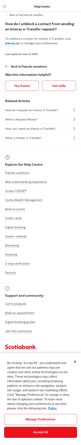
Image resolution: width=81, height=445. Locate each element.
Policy (52, 408)
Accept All (40, 432)
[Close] (75, 361)
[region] (40, 399)
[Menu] (4, 6)
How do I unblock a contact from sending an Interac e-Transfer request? (39, 26)
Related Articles (17, 101)
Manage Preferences (41, 419)
